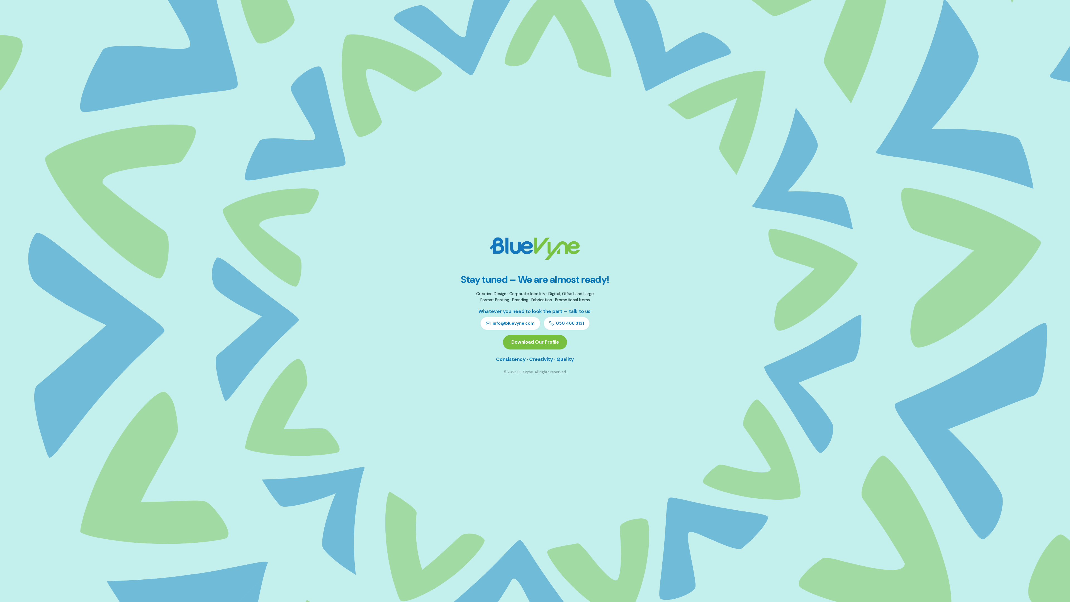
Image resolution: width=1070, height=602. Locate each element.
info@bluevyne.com (513, 323)
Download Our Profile (535, 342)
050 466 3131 (570, 323)
